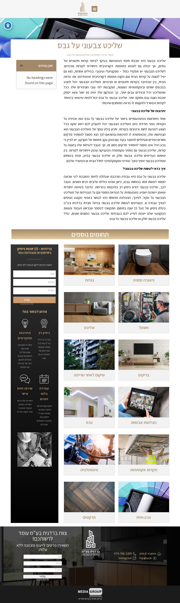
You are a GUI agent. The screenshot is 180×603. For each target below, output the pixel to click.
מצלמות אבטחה (144, 422)
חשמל (144, 327)
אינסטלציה (89, 469)
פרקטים (89, 517)
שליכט (89, 327)
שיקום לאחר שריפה (89, 375)
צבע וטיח (144, 517)
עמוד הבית (107, 55)
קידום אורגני (96, 598)
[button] (94, 9)
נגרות (89, 280)
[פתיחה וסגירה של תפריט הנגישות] (8, 25)
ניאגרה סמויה (143, 280)
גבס (89, 422)
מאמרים (96, 55)
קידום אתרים (84, 598)
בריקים (143, 375)
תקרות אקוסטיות (143, 469)
